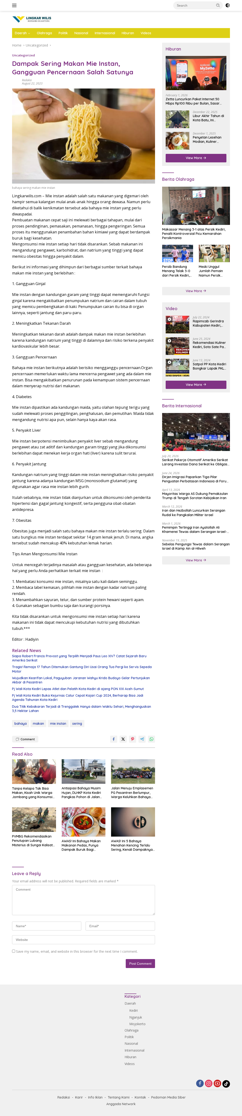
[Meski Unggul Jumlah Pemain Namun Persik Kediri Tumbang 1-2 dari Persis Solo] (214, 253)
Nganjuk (135, 1017)
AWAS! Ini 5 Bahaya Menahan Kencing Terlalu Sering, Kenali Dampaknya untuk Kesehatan (132, 845)
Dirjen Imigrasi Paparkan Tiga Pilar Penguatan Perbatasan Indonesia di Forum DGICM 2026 (195, 479)
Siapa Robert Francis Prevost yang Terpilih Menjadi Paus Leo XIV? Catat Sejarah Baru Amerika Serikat (79, 658)
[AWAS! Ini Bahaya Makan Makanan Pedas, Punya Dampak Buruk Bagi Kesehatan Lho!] (84, 822)
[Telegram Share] (142, 739)
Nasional (81, 33)
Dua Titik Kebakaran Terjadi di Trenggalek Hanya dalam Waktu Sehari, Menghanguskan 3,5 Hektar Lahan (81, 708)
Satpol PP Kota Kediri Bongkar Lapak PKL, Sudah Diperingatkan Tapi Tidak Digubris (209, 366)
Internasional (105, 33)
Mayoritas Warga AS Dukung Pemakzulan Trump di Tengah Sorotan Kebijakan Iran (195, 496)
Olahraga (44, 33)
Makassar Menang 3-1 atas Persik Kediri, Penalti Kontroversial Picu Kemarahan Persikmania (193, 233)
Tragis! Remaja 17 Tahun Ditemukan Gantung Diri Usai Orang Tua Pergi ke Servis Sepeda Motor (82, 669)
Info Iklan (95, 1097)
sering (77, 723)
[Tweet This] (123, 739)
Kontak (140, 1097)
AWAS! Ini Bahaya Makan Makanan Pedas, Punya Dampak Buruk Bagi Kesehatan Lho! (81, 845)
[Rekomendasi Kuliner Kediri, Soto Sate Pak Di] (177, 346)
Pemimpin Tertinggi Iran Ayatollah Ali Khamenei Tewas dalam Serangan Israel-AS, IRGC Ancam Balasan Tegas (194, 529)
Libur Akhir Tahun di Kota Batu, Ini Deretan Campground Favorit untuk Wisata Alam (209, 118)
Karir (79, 1097)
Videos (146, 33)
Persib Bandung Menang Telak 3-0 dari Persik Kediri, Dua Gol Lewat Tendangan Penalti (176, 271)
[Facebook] (200, 1084)
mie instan (58, 723)
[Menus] (15, 5)
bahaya (20, 723)
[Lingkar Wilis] (32, 19)
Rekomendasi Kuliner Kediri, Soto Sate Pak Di (209, 345)
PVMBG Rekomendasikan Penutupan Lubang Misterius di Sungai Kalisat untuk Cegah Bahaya (32, 840)
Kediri (133, 1010)
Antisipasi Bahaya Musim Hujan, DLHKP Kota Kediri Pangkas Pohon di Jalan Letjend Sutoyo (81, 792)
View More (194, 158)
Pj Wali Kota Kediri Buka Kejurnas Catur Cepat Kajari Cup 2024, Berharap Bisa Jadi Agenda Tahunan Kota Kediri (77, 697)
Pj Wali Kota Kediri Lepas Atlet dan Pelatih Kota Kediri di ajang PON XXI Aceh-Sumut (78, 689)
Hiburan (128, 33)
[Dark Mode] (227, 5)
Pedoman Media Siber (168, 1097)
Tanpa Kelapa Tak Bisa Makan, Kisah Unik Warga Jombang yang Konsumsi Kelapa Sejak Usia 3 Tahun (33, 792)
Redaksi (27, 80)
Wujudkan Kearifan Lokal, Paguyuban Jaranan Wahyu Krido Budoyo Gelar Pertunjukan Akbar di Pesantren (81, 680)
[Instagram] (208, 1084)
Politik (63, 33)
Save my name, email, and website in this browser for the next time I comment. (77, 951)
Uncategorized (23, 55)
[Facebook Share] (113, 739)
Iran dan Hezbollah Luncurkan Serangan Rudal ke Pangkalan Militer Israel (193, 512)
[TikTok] (226, 1084)
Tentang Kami (119, 1097)
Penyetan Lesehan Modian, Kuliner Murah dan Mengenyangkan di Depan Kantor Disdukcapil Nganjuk (209, 139)
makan (38, 723)
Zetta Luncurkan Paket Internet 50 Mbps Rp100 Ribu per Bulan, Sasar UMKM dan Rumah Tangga (193, 101)
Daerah (21, 33)
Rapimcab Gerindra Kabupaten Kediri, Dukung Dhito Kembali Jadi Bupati (209, 323)
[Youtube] (217, 1084)
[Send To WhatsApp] (151, 739)
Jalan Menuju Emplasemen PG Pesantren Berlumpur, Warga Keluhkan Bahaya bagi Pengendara (132, 792)
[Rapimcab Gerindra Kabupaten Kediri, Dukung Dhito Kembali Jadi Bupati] (177, 324)
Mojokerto (137, 1024)
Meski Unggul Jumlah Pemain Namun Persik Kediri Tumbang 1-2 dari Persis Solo (214, 271)
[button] (218, 5)
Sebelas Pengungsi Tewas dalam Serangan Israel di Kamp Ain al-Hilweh (196, 546)
